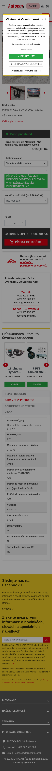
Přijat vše (26, 56)
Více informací (26, 50)
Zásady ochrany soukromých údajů (26, 44)
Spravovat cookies (26, 64)
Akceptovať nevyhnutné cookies (26, 71)
